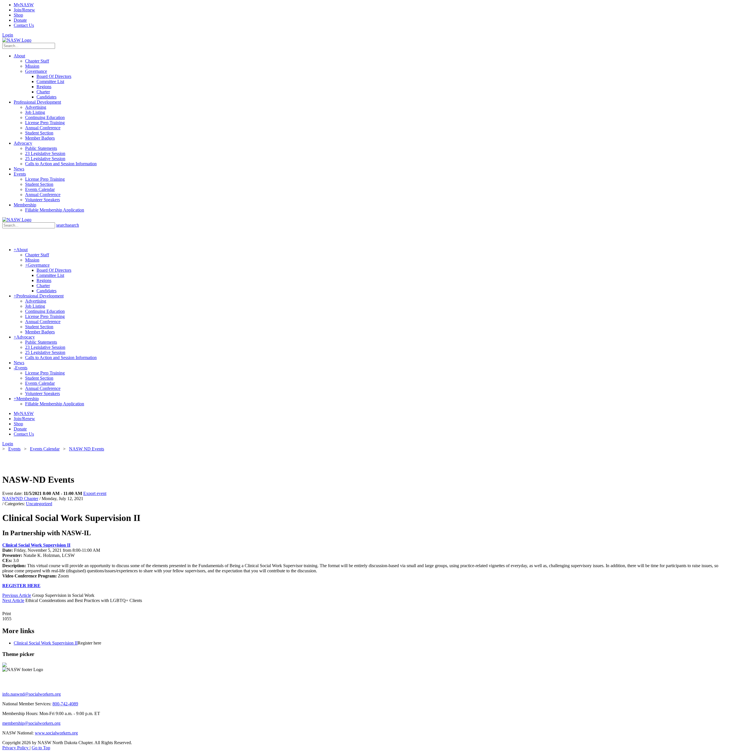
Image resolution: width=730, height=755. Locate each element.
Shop (18, 15)
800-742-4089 (65, 703)
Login (7, 35)
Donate (20, 20)
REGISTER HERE (21, 585)
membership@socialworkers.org (31, 723)
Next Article (13, 600)
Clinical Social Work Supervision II (36, 545)
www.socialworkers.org (56, 732)
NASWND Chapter (20, 498)
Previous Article (16, 595)
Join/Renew (24, 9)
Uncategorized (39, 503)
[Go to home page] (16, 40)
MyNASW (24, 4)
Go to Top (41, 747)
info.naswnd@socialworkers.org (31, 694)
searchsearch (67, 225)
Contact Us (24, 25)
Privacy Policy (16, 747)
